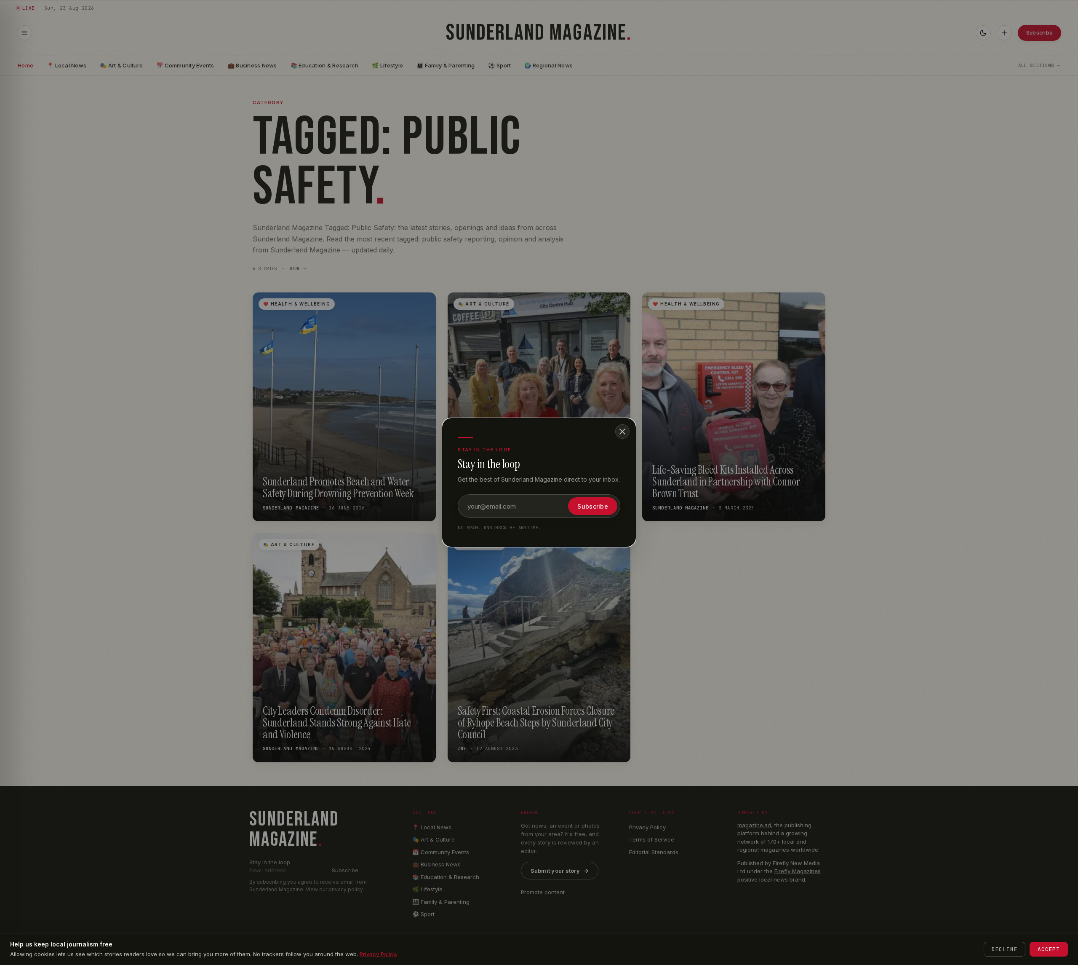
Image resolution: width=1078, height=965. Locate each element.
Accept (1049, 949)
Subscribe (592, 506)
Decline (1004, 949)
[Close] (622, 431)
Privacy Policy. (378, 954)
